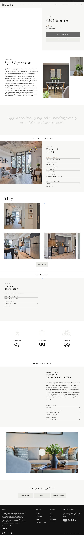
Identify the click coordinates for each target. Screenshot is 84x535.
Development (39, 521)
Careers (52, 515)
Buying (38, 512)
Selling (38, 513)
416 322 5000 (5, 528)
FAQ (50, 516)
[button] (25, 495)
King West (49, 16)
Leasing (38, 518)
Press (51, 513)
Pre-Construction (41, 522)
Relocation (39, 516)
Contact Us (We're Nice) (73, 1)
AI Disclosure (53, 521)
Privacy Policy (54, 519)
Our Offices (53, 518)
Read (51, 512)
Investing (38, 519)
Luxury (38, 515)
